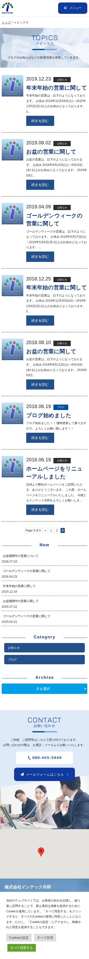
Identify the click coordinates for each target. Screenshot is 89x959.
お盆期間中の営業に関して (21, 601)
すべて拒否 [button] (45, 937)
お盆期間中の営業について (21, 556)
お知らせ (14, 647)
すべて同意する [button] (21, 948)
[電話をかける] (44, 761)
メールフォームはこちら (45, 774)
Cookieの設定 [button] (19, 937)
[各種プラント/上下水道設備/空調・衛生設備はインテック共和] (7, 10)
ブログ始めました (48, 415)
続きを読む (40, 121)
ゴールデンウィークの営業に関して (26, 571)
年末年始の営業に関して (56, 88)
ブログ (12, 659)
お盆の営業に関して (51, 152)
